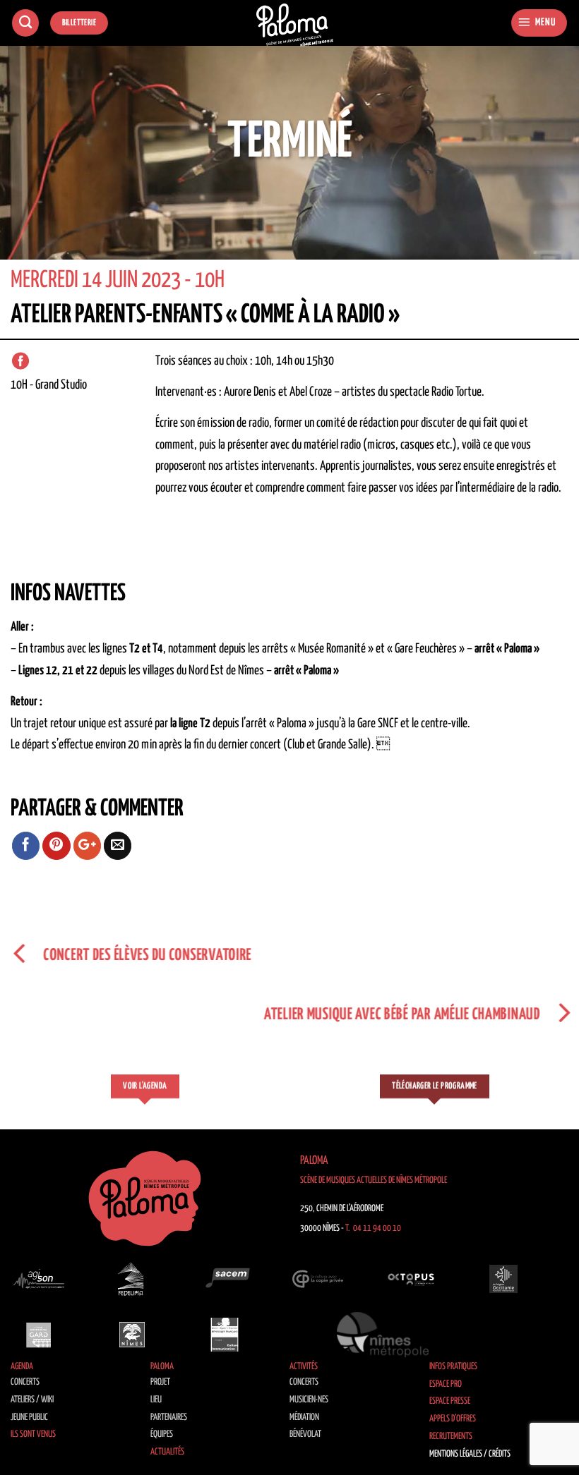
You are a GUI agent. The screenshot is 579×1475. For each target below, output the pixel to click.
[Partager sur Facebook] (26, 846)
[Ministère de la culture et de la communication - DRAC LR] (224, 1334)
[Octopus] (411, 1279)
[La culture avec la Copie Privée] (318, 1279)
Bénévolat (305, 1434)
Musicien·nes (309, 1399)
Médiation (304, 1417)
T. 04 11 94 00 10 (373, 1228)
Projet (160, 1382)
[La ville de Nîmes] (132, 1334)
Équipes (161, 1434)
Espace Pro (445, 1384)
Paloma (162, 1366)
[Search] (25, 23)
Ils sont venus (33, 1434)
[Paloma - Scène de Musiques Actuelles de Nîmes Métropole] (295, 25)
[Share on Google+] (87, 846)
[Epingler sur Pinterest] (56, 846)
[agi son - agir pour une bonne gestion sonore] (39, 1279)
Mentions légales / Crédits (470, 1454)
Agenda (22, 1366)
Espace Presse (449, 1401)
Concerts (25, 1382)
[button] (539, 23)
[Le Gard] (39, 1334)
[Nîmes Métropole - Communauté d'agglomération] (383, 1334)
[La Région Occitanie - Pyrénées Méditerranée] (503, 1279)
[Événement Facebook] (20, 361)
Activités (304, 1366)
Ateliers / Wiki (32, 1399)
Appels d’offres (452, 1419)
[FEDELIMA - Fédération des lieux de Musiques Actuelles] (132, 1279)
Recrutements (450, 1436)
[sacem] (224, 1279)
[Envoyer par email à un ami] (118, 846)
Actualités (167, 1452)
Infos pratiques (453, 1366)
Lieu (156, 1399)
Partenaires (168, 1417)
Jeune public (29, 1417)
